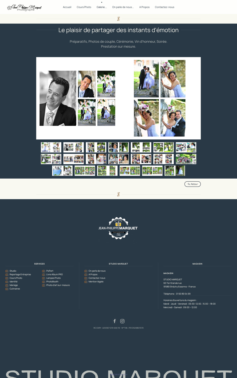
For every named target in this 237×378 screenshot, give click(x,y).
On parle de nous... (123, 7)
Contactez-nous (164, 7)
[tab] (51, 147)
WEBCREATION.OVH (118, 374)
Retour (194, 184)
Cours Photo (84, 7)
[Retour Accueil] (24, 7)
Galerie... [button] (102, 7)
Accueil (67, 7)
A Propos (144, 7)
